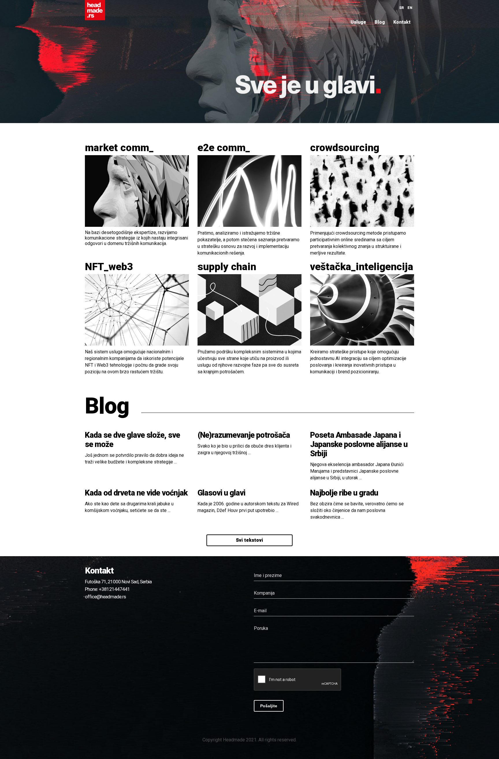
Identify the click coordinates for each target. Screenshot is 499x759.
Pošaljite (268, 706)
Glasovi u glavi (221, 493)
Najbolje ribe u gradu (344, 493)
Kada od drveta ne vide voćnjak (136, 493)
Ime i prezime (268, 575)
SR (401, 8)
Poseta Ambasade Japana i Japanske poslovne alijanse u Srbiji (358, 444)
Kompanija (264, 593)
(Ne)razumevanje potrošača (244, 435)
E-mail (260, 610)
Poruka (261, 628)
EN (409, 8)
